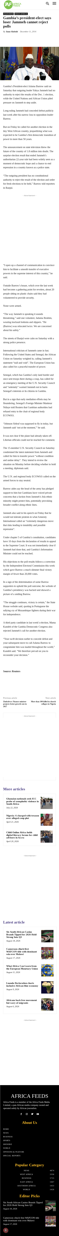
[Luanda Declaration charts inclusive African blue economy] (47, 987)
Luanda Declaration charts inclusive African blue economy (22, 984)
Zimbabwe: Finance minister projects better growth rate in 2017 (15, 704)
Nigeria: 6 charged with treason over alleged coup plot (22, 817)
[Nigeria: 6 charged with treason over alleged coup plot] (47, 820)
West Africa (21, 14)
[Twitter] (32, 1114)
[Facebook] (21, 1114)
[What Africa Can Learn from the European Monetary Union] (47, 970)
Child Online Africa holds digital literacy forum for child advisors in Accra (22, 835)
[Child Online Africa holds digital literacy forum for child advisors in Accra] (47, 836)
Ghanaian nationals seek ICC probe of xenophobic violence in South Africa (22, 801)
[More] (43, 39)
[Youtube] (38, 1114)
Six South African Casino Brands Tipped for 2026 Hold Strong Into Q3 (21, 934)
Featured (8, 14)
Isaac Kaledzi (12, 31)
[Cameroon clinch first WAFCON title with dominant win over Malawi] (47, 953)
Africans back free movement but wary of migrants (21, 1001)
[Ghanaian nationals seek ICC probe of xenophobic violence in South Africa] (47, 803)
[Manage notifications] (5, 1230)
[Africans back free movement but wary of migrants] (47, 1004)
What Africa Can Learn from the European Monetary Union (22, 967)
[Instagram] (27, 1114)
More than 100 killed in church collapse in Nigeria (43, 702)
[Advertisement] (29, 228)
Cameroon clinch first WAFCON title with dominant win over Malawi (21, 951)
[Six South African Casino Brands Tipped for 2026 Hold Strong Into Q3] (47, 936)
